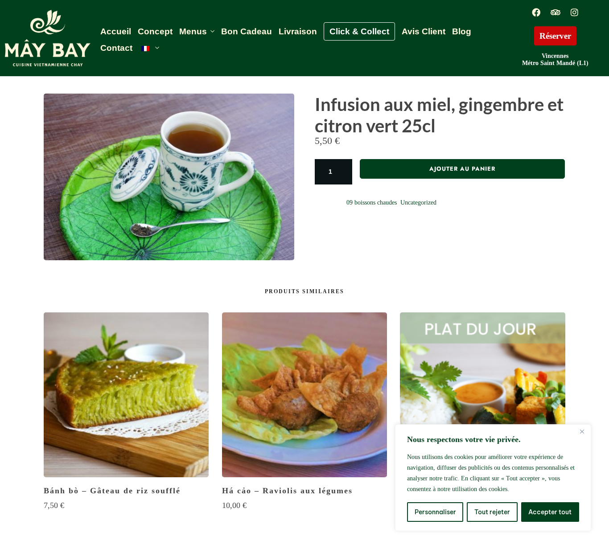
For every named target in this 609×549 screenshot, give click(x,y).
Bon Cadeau (246, 31)
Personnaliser (435, 512)
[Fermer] (581, 431)
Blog (461, 31)
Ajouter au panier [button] (126, 522)
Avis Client (423, 31)
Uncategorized (418, 202)
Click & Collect (359, 31)
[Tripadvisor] (555, 12)
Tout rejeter (492, 512)
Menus (193, 31)
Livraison (298, 31)
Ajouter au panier (462, 168)
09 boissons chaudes (371, 202)
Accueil (115, 31)
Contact (116, 48)
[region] (493, 477)
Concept (155, 31)
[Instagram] (574, 12)
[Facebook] (535, 12)
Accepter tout (550, 512)
